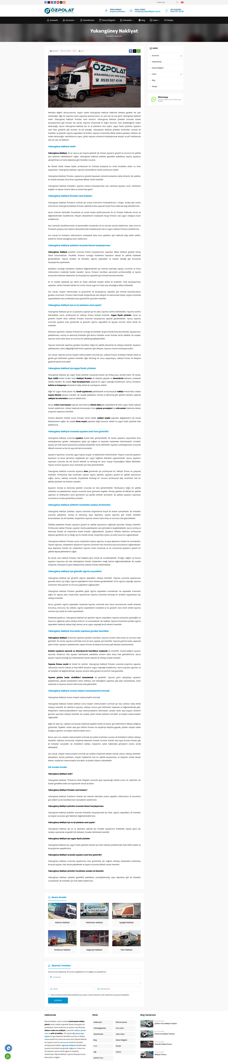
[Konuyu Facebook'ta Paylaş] (130, 51)
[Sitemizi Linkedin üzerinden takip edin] (55, 2)
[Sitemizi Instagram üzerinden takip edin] (52, 2)
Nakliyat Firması (160, 1055)
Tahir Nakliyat (126, 950)
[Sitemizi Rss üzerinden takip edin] (64, 2)
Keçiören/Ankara (117, 12)
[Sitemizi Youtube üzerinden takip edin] (58, 2)
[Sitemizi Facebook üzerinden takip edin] (46, 2)
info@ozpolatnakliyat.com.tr (148, 12)
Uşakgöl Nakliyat (126, 923)
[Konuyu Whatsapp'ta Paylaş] (138, 51)
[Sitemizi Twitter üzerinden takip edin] (49, 2)
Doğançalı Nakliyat (94, 950)
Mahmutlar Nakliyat (94, 923)
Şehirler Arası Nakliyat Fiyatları (166, 1024)
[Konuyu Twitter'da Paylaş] (134, 51)
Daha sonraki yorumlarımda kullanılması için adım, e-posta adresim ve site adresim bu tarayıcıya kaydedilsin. (90, 995)
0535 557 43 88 (176, 12)
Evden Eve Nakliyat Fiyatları (165, 1034)
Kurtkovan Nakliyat (62, 950)
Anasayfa (109, 36)
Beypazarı (118, 36)
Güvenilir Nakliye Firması (163, 1044)
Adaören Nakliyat (62, 923)
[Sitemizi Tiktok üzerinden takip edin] (61, 2)
